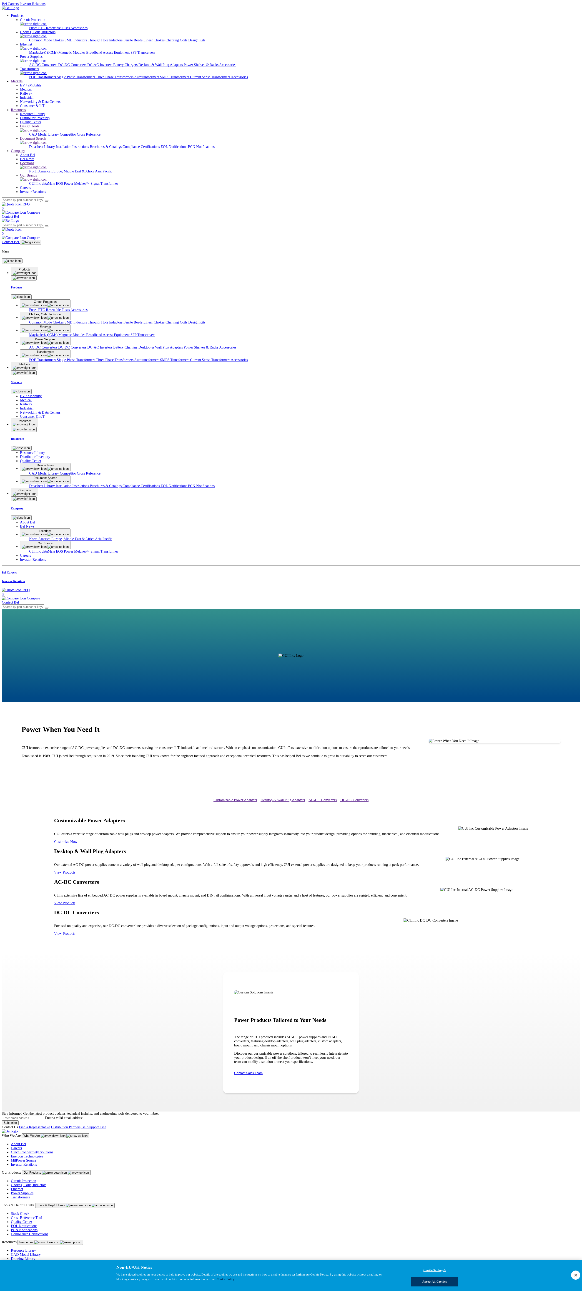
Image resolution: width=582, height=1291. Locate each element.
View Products (64, 872)
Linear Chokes (154, 40)
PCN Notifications (201, 147)
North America (40, 171)
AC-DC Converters (43, 65)
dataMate (49, 183)
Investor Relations (32, 4)
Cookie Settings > (434, 1270)
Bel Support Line (93, 1127)
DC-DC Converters (72, 65)
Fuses (33, 28)
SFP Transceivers (142, 52)
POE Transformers (43, 77)
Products (17, 16)
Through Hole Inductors (105, 40)
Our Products (33, 1172)
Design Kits (196, 40)
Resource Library (23, 1250)
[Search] (46, 201)
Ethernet (17, 1189)
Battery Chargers (125, 65)
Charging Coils (177, 40)
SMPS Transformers (175, 77)
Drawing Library (23, 1259)
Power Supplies (22, 1193)
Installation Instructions (73, 147)
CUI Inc (35, 183)
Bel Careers (10, 4)
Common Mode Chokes (47, 40)
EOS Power (65, 183)
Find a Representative (34, 1127)
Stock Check (20, 1213)
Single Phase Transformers (76, 77)
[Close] (12, 260)
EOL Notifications (174, 147)
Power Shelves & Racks (201, 65)
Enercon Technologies (27, 1156)
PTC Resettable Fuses (54, 28)
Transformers (20, 1197)
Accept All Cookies (434, 1281)
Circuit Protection (23, 1181)
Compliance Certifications (142, 147)
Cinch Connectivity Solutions (32, 1152)
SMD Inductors (76, 40)
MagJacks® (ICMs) (43, 52)
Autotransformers (147, 77)
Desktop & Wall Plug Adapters (161, 65)
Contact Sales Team (248, 1073)
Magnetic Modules (72, 52)
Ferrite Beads (133, 40)
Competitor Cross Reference (80, 134)
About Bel (18, 1144)
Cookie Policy (226, 1279)
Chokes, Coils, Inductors (28, 1185)
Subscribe (10, 1122)
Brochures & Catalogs (106, 147)
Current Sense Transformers (210, 77)
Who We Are (32, 1135)
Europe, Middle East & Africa (73, 171)
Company (18, 151)
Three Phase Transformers (115, 77)
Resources (18, 110)
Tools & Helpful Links (51, 1205)
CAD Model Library (44, 134)
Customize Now (66, 842)
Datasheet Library (42, 147)
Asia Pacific (103, 171)
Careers (16, 1148)
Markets (17, 81)
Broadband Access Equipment (108, 52)
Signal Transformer (104, 183)
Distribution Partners (65, 1127)
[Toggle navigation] (30, 242)
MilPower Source (23, 1160)
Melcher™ (82, 183)
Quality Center (21, 1222)
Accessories (79, 28)
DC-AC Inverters (100, 65)
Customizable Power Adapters (235, 800)
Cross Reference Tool (26, 1218)
